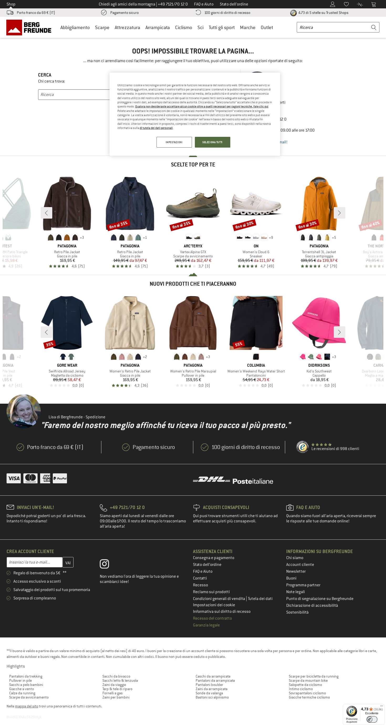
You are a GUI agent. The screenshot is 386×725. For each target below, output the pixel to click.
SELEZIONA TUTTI (212, 142)
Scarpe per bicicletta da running (313, 676)
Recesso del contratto (212, 618)
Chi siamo (294, 557)
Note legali (295, 591)
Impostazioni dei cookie (214, 605)
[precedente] (46, 213)
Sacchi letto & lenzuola (120, 680)
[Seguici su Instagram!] (108, 565)
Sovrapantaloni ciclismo (307, 693)
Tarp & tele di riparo (117, 688)
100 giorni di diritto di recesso (227, 12)
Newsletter (296, 571)
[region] (194, 114)
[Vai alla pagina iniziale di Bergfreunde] (30, 27)
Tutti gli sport (222, 27)
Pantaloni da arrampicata (215, 680)
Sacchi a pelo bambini (26, 684)
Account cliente (300, 564)
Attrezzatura (127, 27)
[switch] (372, 719)
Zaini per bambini (115, 697)
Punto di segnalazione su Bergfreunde (319, 598)
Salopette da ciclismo (305, 684)
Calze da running (22, 693)
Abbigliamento (75, 27)
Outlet (267, 27)
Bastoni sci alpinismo (212, 697)
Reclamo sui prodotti (211, 591)
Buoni (291, 578)
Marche (247, 27)
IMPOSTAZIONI (174, 142)
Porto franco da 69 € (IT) (36, 12)
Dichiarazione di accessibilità (312, 605)
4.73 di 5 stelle (323, 12)
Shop (11, 4)
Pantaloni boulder (209, 684)
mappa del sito (26, 706)
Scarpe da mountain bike (308, 680)
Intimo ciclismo (301, 688)
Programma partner (303, 585)
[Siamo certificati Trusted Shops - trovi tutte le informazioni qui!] (302, 447)
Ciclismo (183, 27)
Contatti (200, 578)
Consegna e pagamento (213, 557)
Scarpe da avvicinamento (29, 697)
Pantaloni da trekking (25, 676)
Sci (200, 27)
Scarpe (102, 27)
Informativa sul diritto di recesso (222, 611)
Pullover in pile (20, 680)
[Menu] (381, 707)
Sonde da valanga (209, 693)
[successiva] (339, 213)
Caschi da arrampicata (213, 676)
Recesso (200, 585)
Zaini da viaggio (114, 684)
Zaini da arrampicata (211, 688)
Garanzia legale (206, 625)
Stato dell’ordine (207, 564)
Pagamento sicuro (124, 12)
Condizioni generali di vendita (219, 598)
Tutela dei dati (260, 598)
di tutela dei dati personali (156, 128)
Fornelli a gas (112, 693)
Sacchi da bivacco (116, 676)
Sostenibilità (297, 612)
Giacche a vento (21, 688)
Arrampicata (157, 27)
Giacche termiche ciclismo (309, 697)
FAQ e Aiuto (202, 571)
